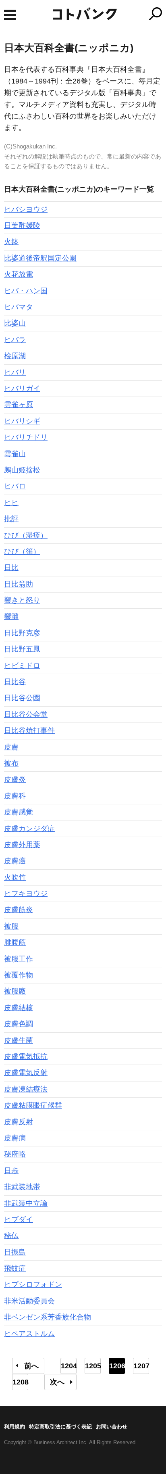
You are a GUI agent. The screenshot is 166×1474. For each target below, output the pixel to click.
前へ (31, 1366)
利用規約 (14, 1427)
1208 (20, 1382)
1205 (93, 1366)
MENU (10, 15)
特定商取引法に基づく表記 (60, 1427)
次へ (57, 1382)
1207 (141, 1366)
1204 (69, 1366)
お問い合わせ (111, 1427)
